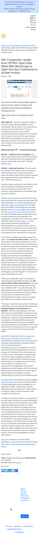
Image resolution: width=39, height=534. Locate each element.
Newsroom (25, 496)
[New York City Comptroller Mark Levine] (15, 36)
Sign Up (24, 516)
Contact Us (24, 500)
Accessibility (19, 532)
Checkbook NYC (31, 127)
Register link (6, 164)
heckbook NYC (18, 338)
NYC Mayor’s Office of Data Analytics (14, 205)
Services (24, 491)
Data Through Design (18, 210)
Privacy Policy (28, 526)
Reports (23, 493)
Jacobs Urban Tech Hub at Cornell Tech (21, 212)
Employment (25, 498)
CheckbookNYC (31, 398)
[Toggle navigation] (36, 36)
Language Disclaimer (14, 529)
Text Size (28, 529)
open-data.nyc (23, 221)
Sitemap (9, 526)
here (5, 193)
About (23, 489)
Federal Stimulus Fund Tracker (12, 382)
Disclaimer (17, 526)
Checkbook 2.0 (13, 348)
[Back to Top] (1, 473)
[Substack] (11, 509)
